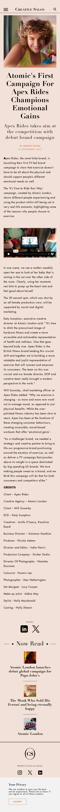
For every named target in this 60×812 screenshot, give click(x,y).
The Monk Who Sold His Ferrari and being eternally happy (30, 705)
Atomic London (30, 734)
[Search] (54, 9)
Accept (17, 802)
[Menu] (6, 9)
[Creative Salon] (30, 9)
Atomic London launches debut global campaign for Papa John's (30, 671)
